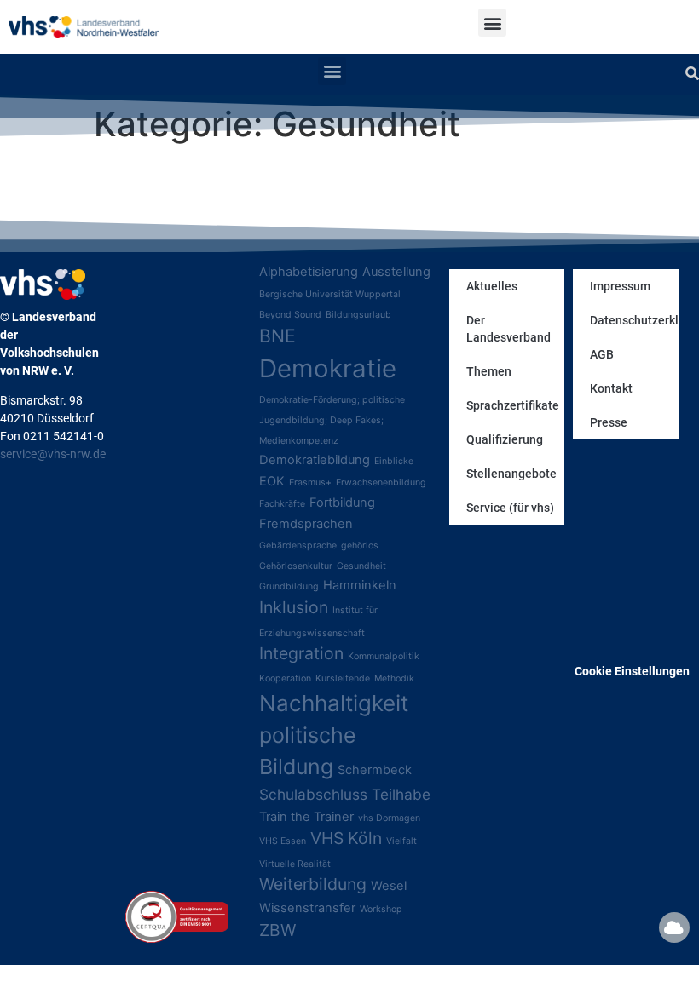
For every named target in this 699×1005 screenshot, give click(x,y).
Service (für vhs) (510, 507)
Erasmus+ (310, 482)
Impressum (620, 286)
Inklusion (293, 607)
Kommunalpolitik (383, 656)
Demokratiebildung (314, 460)
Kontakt (611, 388)
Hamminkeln (359, 585)
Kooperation (285, 678)
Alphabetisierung (308, 271)
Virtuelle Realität (295, 864)
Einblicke (393, 461)
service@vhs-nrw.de (53, 454)
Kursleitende (342, 678)
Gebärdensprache (298, 545)
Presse (608, 422)
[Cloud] (674, 927)
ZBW (277, 930)
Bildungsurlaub (358, 314)
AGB (602, 354)
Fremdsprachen (306, 523)
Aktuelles (491, 286)
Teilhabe (401, 794)
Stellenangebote (511, 473)
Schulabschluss (313, 794)
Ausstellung (396, 271)
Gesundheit (361, 565)
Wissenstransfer (307, 908)
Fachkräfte (282, 503)
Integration (301, 653)
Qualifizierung (504, 439)
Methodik (394, 678)
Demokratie (327, 368)
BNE (277, 335)
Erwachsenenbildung (381, 482)
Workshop (381, 909)
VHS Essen (282, 841)
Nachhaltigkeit (333, 703)
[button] (492, 23)
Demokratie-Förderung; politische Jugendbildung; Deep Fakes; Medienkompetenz (332, 420)
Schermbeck (375, 770)
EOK (272, 481)
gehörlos (359, 545)
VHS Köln (346, 838)
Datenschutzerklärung (634, 320)
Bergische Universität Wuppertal (330, 294)
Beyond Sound (290, 314)
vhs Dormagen (389, 818)
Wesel (389, 885)
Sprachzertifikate (512, 405)
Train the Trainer (306, 816)
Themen (488, 371)
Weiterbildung (313, 884)
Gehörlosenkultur (295, 565)
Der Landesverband (508, 328)
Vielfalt (401, 841)
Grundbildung (289, 586)
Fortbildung (342, 502)
